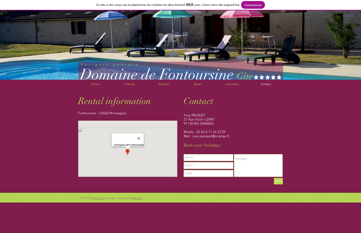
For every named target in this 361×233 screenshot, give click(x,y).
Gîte (245, 76)
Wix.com (137, 198)
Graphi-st (99, 198)
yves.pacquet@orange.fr (211, 136)
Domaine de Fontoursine (157, 74)
